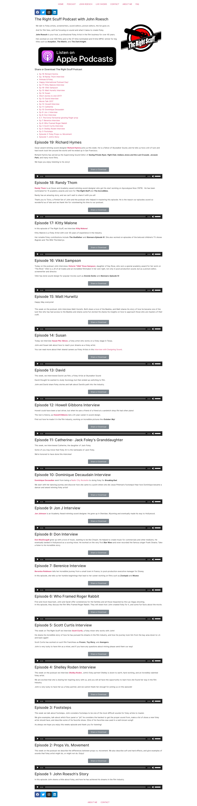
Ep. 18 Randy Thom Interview (51, 77)
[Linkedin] (54, 12)
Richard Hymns (74, 148)
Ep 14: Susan (44, 93)
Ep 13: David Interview (48, 98)
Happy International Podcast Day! (53, 82)
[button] (98, 169)
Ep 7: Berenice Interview (49, 120)
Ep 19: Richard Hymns (48, 74)
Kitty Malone (81, 228)
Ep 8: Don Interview (47, 115)
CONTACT (114, 4)
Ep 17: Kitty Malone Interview (51, 85)
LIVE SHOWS (101, 4)
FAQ (137, 4)
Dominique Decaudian (44, 480)
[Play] (37, 176)
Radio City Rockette (80, 480)
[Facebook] (37, 12)
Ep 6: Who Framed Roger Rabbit (53, 123)
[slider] (158, 176)
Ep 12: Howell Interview (49, 104)
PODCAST (71, 4)
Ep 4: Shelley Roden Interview (52, 128)
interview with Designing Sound (108, 349)
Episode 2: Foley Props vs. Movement (55, 134)
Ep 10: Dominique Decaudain (51, 109)
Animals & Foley (46, 79)
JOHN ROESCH (85, 4)
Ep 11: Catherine (46, 107)
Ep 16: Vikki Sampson (48, 87)
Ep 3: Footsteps (46, 131)
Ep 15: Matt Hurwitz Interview (52, 90)
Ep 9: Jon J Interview (48, 112)
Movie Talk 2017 (46, 101)
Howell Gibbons (61, 415)
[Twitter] (43, 12)
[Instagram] (49, 12)
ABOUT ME (127, 4)
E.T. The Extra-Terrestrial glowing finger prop (58, 118)
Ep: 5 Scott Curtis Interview (51, 126)
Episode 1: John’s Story (49, 137)
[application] (98, 176)
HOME (61, 4)
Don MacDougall (42, 540)
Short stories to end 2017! (50, 96)
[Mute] (153, 176)
